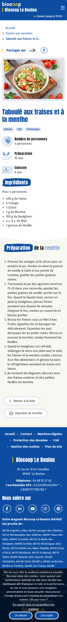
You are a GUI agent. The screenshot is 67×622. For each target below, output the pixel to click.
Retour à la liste (24, 401)
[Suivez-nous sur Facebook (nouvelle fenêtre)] (7, 508)
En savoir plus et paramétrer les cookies (33, 606)
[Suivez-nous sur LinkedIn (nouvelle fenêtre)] (19, 508)
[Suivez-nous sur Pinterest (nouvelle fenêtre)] (58, 508)
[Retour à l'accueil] (11, 4)
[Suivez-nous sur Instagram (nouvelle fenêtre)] (45, 508)
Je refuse (21, 615)
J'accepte (47, 615)
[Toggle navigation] (63, 9)
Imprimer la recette (28, 413)
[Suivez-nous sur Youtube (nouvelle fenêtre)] (32, 508)
